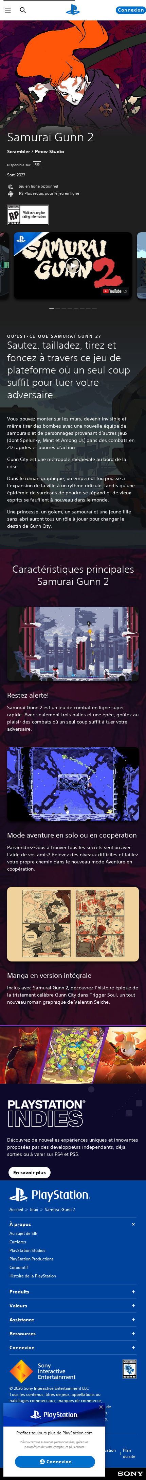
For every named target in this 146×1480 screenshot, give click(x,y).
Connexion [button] (22, 1347)
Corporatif (19, 1267)
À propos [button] (20, 1224)
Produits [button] (19, 1292)
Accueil (16, 1209)
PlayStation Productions (32, 1259)
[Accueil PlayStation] (73, 10)
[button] (73, 265)
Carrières (18, 1242)
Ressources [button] (23, 1334)
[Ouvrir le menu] (7, 10)
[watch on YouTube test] (115, 291)
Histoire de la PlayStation (33, 1276)
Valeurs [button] (18, 1306)
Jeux (34, 1209)
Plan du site (129, 1453)
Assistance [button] (22, 1320)
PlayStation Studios (27, 1250)
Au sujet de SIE (23, 1233)
